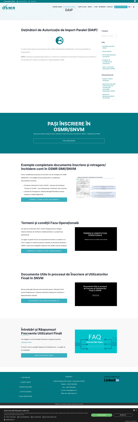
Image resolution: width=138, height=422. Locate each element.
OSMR (56, 404)
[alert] (69, 415)
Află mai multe (20, 414)
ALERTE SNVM (26, 382)
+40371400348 (72, 384)
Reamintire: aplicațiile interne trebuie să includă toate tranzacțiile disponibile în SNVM (109, 87)
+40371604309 (70, 387)
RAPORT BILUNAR (26, 387)
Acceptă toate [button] (102, 415)
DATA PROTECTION (26, 396)
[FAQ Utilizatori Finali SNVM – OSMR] (96, 330)
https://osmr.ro (72, 393)
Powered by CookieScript (131, 421)
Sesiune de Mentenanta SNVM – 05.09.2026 (109, 96)
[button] (133, 7)
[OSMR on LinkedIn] (112, 377)
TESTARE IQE (26, 377)
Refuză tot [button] (123, 415)
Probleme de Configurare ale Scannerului (107, 61)
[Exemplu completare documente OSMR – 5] (96, 175)
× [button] (136, 410)
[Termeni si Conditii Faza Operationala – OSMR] (96, 228)
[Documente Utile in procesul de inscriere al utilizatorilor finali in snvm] (96, 283)
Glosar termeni (107, 51)
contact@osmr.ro (71, 390)
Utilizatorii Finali (26, 342)
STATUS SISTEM (25, 391)
